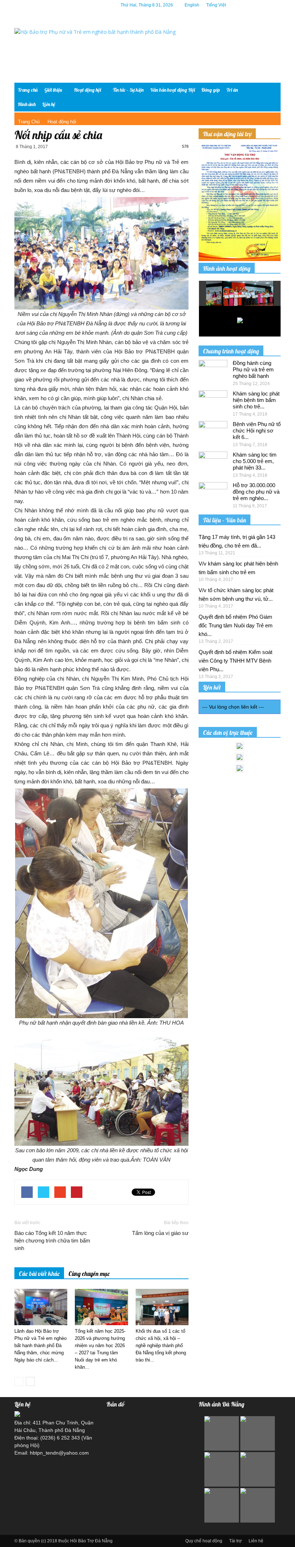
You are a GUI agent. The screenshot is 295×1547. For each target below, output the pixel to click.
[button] (269, 97)
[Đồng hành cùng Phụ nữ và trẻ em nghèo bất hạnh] (213, 370)
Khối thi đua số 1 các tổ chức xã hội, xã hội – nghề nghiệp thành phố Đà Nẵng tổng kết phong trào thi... (161, 1345)
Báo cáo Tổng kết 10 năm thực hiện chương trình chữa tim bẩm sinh (52, 1240)
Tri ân (232, 90)
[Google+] (253, 5)
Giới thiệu (53, 90)
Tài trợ (235, 1540)
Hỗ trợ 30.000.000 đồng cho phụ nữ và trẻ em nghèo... (256, 491)
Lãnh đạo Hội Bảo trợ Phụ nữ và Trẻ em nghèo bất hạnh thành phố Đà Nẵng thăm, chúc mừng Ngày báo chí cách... (40, 1345)
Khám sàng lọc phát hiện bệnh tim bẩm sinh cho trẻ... (256, 399)
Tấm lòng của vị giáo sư (160, 1233)
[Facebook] (242, 5)
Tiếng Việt (216, 5)
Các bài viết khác (39, 1273)
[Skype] (275, 5)
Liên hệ (48, 104)
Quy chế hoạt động (203, 1540)
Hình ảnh (27, 104)
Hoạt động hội (87, 90)
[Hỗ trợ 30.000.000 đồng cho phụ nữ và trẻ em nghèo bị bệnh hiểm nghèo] (213, 492)
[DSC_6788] (248, 293)
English (192, 5)
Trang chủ (28, 90)
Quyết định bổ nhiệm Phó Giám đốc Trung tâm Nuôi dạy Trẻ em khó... (236, 625)
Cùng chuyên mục (89, 1273)
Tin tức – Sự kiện (128, 90)
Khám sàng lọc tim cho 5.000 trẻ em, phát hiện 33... (255, 461)
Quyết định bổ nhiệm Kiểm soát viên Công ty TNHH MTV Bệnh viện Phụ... (235, 660)
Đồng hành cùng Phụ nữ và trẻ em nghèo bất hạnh (253, 369)
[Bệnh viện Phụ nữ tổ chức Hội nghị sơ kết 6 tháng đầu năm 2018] (213, 431)
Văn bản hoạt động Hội (172, 90)
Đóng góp (210, 90)
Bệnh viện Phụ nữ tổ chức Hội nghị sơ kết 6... (257, 430)
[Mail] (264, 5)
